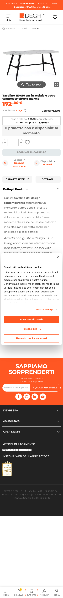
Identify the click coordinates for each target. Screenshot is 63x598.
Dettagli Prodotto (15, 189)
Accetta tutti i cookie (31, 319)
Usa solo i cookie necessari (31, 338)
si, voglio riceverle (45, 395)
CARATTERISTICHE (17, 179)
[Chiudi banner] (58, 257)
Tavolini (35, 28)
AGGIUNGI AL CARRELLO (31, 152)
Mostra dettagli (44, 309)
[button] (57, 592)
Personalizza (29, 328)
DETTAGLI (48, 179)
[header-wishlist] (55, 17)
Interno (12, 28)
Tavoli (23, 28)
